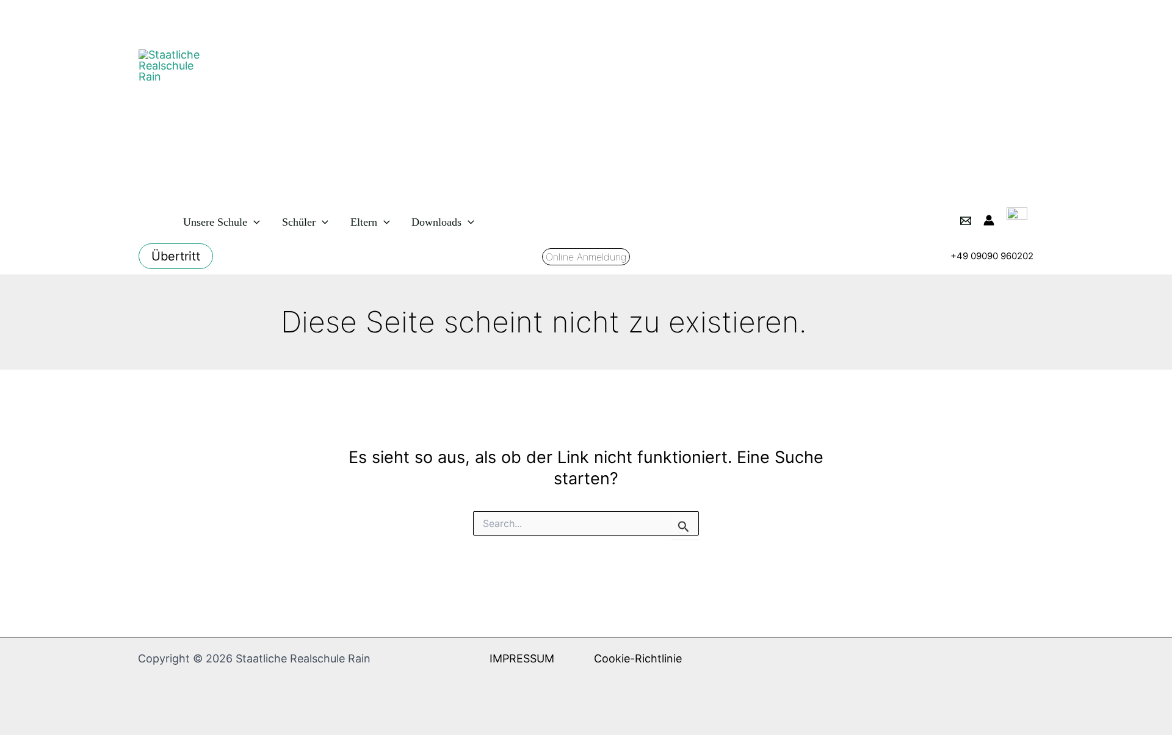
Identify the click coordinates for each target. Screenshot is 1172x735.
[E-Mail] (965, 220)
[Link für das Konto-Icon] (988, 220)
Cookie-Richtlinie (638, 658)
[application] (253, 222)
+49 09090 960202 (991, 256)
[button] (176, 256)
